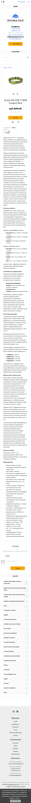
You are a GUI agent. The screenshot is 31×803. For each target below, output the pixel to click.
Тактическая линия (9, 651)
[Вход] (6, 558)
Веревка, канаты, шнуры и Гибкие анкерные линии (15, 589)
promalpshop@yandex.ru (15, 39)
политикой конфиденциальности (11, 784)
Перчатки (6, 683)
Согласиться (15, 801)
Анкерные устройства (9, 637)
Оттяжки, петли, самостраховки (12, 624)
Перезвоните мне (16, 43)
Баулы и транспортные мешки (11, 646)
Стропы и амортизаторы (10, 619)
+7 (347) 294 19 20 (15, 28)
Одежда (6, 614)
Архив (5, 692)
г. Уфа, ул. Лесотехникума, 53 (15, 34)
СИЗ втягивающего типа (10, 674)
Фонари (6, 665)
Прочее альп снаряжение (10, 633)
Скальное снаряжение (9, 688)
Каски (5, 605)
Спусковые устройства (10, 610)
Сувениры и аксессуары (10, 660)
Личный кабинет (22, 1)
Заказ (28, 1)
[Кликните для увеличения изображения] (15, 81)
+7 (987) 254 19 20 (15, 30)
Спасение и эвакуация (9, 642)
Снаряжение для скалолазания (12, 656)
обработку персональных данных (16, 786)
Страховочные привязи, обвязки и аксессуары (12, 582)
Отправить (17, 568)
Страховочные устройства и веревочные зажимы (14, 595)
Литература (6, 669)
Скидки (5, 678)
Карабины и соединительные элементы (14, 601)
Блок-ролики (7, 628)
